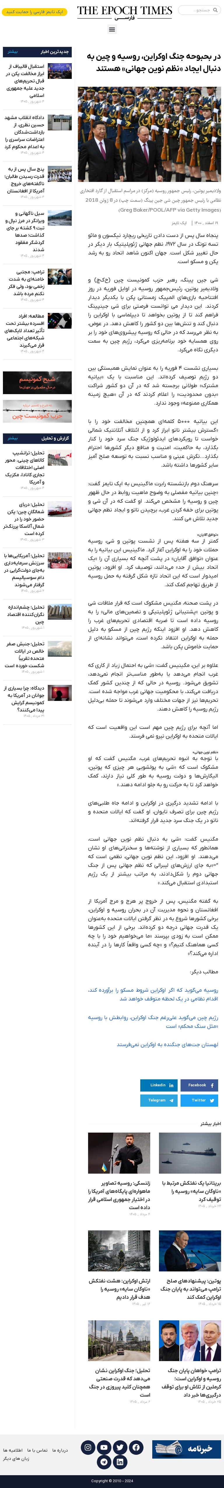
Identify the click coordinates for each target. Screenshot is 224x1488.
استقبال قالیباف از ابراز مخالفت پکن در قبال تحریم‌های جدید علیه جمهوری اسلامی (25, 81)
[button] (112, 29)
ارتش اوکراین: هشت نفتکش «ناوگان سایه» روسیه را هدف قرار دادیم (119, 1289)
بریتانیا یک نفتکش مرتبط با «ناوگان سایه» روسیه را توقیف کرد (191, 1191)
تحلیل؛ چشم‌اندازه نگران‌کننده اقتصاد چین (26, 614)
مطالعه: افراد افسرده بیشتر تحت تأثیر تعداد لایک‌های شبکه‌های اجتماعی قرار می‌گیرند (24, 331)
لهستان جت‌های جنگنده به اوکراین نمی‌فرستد (167, 1044)
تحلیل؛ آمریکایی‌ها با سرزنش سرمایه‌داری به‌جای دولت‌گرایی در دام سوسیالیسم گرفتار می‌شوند (24, 570)
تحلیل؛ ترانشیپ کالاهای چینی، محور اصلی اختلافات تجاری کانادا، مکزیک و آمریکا (24, 468)
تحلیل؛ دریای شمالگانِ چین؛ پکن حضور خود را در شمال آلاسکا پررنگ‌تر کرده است (23, 519)
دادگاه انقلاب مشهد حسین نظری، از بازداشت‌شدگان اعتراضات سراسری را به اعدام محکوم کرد (24, 132)
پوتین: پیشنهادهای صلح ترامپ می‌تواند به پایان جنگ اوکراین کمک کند (190, 1289)
